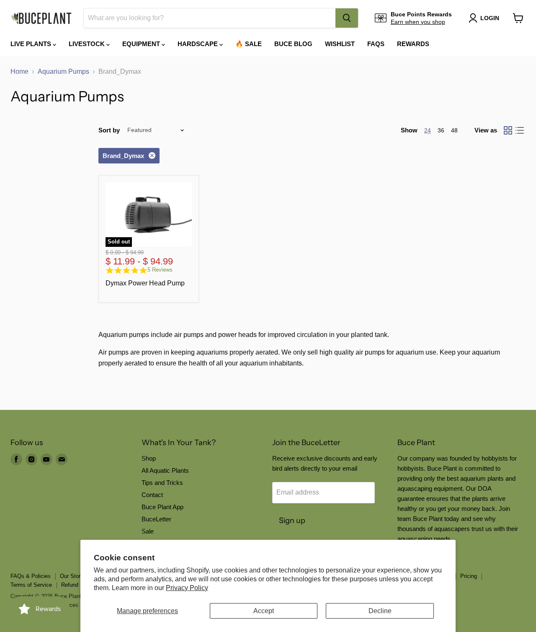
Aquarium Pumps (63, 71)
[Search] (346, 18)
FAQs (375, 43)
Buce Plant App (162, 506)
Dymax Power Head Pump (145, 283)
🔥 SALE (248, 43)
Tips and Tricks (162, 482)
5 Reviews (160, 270)
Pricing (468, 576)
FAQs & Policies (30, 576)
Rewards (413, 43)
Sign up (292, 520)
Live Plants (31, 43)
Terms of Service (31, 585)
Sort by (109, 130)
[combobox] (209, 18)
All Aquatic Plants (165, 470)
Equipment (142, 43)
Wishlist (340, 43)
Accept (263, 610)
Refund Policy (78, 585)
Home (19, 71)
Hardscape (198, 43)
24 (427, 130)
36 (441, 130)
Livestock (87, 43)
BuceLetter (156, 519)
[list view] (520, 130)
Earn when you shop (418, 21)
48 (454, 130)
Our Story (71, 576)
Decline (380, 610)
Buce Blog (293, 43)
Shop (149, 458)
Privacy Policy (187, 587)
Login (489, 18)
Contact (152, 494)
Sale (148, 531)
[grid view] (508, 130)
